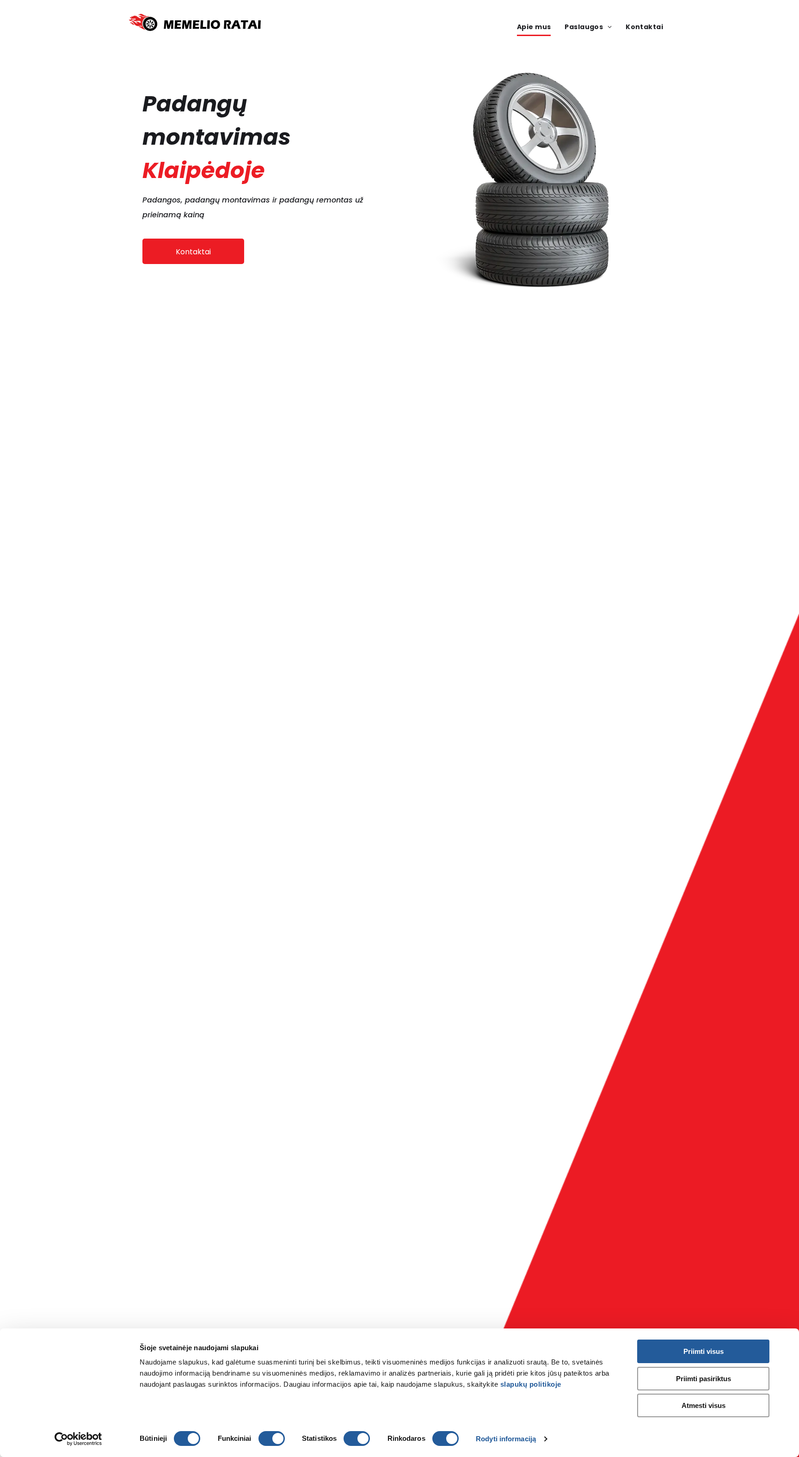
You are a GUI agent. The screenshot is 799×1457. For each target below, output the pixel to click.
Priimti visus (703, 1351)
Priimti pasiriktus (703, 1379)
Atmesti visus (703, 1405)
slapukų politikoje (530, 1384)
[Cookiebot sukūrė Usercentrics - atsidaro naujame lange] (78, 1439)
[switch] (271, 1438)
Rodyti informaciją (506, 1439)
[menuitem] (534, 28)
